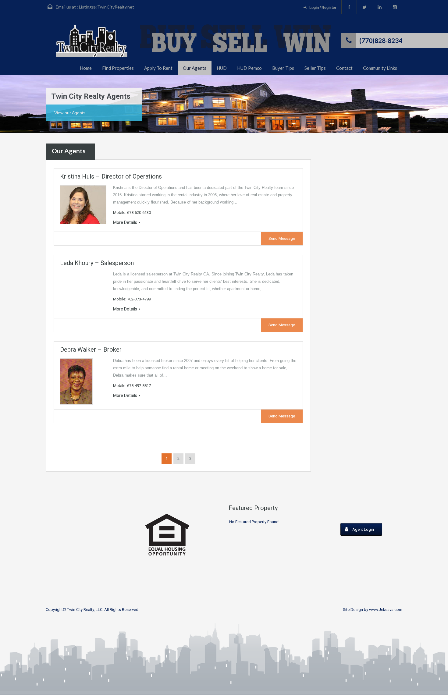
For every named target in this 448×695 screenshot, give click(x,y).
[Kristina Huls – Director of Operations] (83, 204)
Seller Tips (315, 68)
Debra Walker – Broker (91, 349)
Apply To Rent (158, 68)
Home (86, 68)
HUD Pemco (249, 68)
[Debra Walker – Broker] (83, 381)
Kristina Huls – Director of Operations (111, 176)
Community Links (380, 68)
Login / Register (322, 7)
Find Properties (118, 68)
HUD (222, 68)
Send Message (281, 238)
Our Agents (194, 68)
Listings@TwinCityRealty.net (106, 6)
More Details (125, 222)
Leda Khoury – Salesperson (97, 263)
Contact (344, 68)
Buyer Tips (283, 68)
